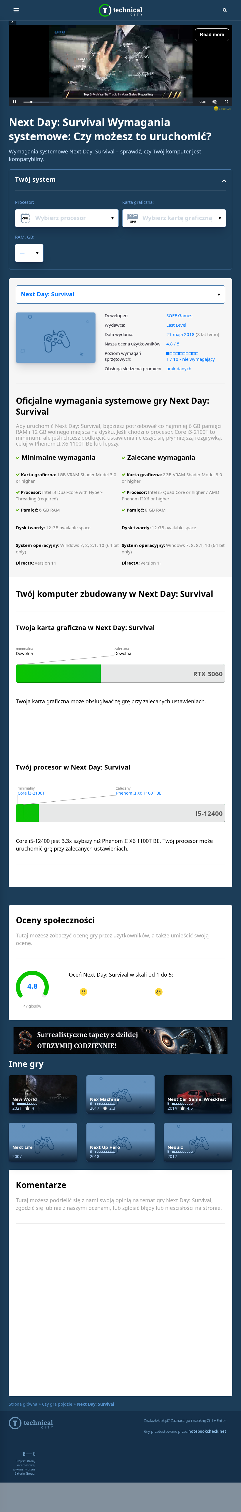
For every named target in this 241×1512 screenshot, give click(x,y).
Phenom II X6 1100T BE (138, 793)
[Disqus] (120, 1309)
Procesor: (24, 202)
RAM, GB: (24, 237)
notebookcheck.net (207, 1431)
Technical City (120, 10)
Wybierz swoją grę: (120, 294)
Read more (212, 34)
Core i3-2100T (31, 793)
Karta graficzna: (138, 202)
